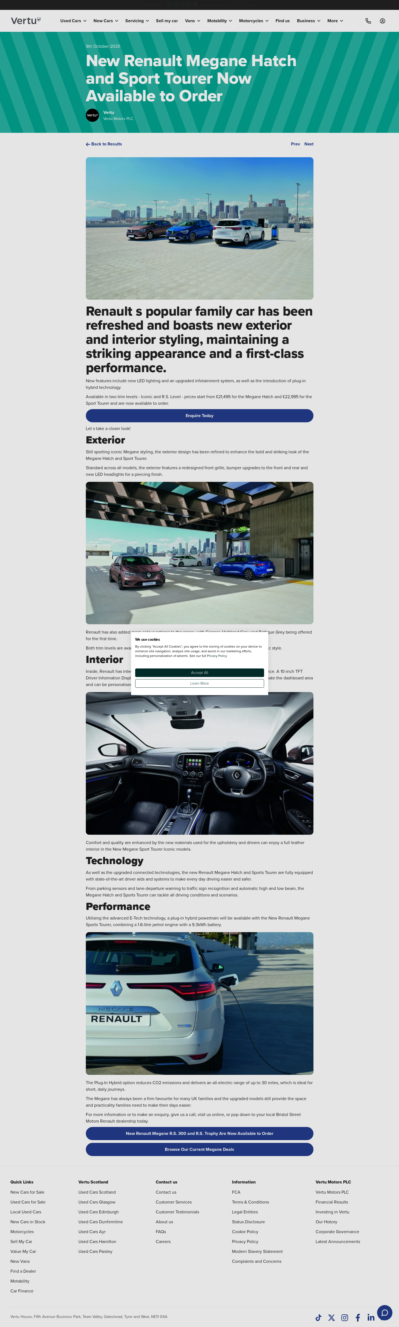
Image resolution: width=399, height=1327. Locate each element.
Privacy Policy (217, 655)
